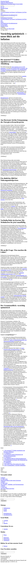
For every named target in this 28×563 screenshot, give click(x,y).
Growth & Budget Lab (6, 12)
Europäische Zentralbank (6, 190)
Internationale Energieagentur (10, 169)
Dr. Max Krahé (10, 28)
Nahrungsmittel (20, 92)
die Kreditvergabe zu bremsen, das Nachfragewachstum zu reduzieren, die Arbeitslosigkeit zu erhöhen (14, 70)
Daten (14, 4)
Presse (6, 8)
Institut (21, 4)
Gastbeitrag (6, 368)
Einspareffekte (12, 132)
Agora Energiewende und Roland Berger (14, 348)
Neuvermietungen (22, 228)
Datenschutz (6, 539)
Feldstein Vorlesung (8, 369)
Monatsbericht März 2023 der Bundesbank (14, 426)
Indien (2, 209)
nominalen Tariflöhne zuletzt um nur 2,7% (12, 273)
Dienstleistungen (4, 97)
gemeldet (24, 76)
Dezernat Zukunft (7, 2)
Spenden (3, 8)
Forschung (10, 4)
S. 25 (10, 279)
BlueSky (6, 523)
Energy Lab (15, 12)
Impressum (6, 537)
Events (17, 4)
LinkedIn (6, 520)
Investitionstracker (13, 15)
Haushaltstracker (5, 15)
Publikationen (4, 4)
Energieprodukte (22, 94)
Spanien (13, 206)
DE (1, 7)
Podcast (5, 546)
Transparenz (6, 540)
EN (3, 7)
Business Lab (21, 12)
